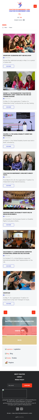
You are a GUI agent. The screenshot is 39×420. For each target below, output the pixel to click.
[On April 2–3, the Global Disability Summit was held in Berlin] (19, 121)
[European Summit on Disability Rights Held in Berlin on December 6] (19, 200)
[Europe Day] (19, 280)
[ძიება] (19, 14)
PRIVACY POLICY (19, 380)
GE (18, 17)
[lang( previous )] (5, 312)
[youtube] (21, 409)
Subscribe (27, 385)
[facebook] (17, 409)
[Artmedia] (19, 417)
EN (21, 17)
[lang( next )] (33, 312)
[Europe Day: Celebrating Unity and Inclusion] (19, 43)
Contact (19, 377)
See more (8, 66)
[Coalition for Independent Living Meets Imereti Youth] (19, 161)
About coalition (19, 374)
